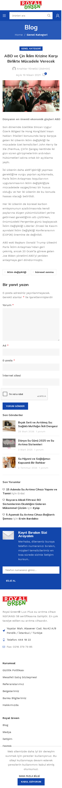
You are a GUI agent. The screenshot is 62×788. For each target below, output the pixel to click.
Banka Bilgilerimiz (14, 698)
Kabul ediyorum (31, 781)
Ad (6, 345)
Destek (7, 746)
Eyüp (36, 508)
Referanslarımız (13, 684)
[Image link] (15, 601)
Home (19, 34)
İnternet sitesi (12, 375)
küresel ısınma (44, 272)
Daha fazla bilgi (29, 776)
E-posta (9, 360)
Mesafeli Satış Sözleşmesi (20, 677)
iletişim (7, 739)
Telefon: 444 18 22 (19, 639)
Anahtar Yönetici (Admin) (33, 68)
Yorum (8, 305)
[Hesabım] (57, 15)
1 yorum (40, 431)
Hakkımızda (11, 705)
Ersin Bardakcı (28, 518)
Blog (5, 725)
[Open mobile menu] (4, 15)
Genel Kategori (37, 34)
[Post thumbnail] (9, 426)
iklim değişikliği (16, 272)
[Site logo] (31, 5)
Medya (7, 732)
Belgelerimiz (11, 691)
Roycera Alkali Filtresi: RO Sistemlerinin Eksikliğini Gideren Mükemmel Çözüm (24, 504)
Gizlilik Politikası (13, 670)
